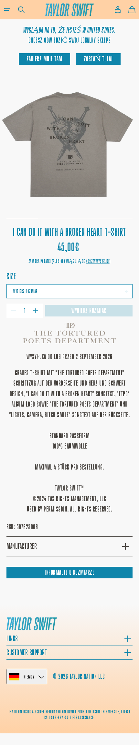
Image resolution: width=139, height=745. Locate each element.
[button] (7, 10)
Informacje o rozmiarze (69, 572)
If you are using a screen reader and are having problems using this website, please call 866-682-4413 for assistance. (70, 714)
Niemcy (29, 676)
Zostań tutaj (98, 59)
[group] (69, 143)
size (11, 276)
